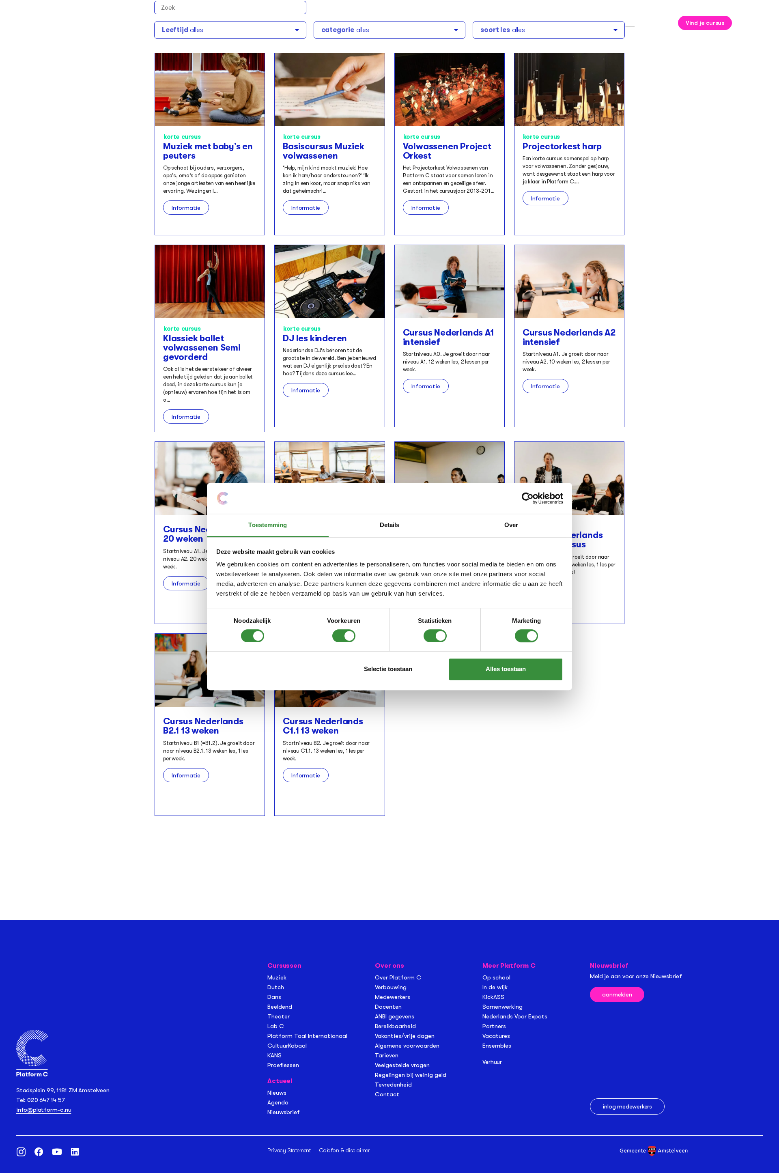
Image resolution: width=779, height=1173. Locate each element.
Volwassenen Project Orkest (447, 151)
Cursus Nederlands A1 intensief (448, 337)
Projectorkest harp (562, 146)
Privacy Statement (289, 1150)
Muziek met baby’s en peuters (208, 151)
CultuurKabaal (287, 1045)
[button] (662, 21)
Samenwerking (502, 1006)
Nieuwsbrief (283, 1112)
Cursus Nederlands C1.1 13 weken (323, 726)
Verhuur (492, 1061)
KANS (274, 1055)
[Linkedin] (75, 1152)
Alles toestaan (506, 668)
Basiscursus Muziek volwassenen (323, 151)
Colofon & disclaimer (344, 1150)
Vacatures (496, 1036)
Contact (387, 1094)
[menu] (749, 22)
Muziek (276, 977)
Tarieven (386, 1055)
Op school (496, 977)
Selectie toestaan (388, 668)
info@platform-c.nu (43, 1109)
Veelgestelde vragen (402, 1065)
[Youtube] (57, 1152)
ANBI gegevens (394, 1016)
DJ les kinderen (315, 338)
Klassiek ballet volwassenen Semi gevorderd (202, 347)
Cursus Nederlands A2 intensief (569, 337)
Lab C (275, 1026)
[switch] (343, 635)
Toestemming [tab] (267, 525)
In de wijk (495, 987)
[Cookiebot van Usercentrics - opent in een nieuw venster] (527, 498)
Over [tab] (511, 525)
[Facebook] (39, 1152)
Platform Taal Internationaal (307, 1036)
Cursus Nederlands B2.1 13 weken (203, 726)
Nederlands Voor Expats (514, 1016)
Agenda (277, 1102)
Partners (494, 1026)
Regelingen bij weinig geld (410, 1074)
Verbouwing (391, 987)
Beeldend (279, 1006)
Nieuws (276, 1092)
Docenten (388, 1006)
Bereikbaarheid (395, 1026)
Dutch (275, 987)
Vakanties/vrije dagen (405, 1036)
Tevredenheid (393, 1084)
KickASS (493, 997)
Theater (278, 1016)
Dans (274, 997)
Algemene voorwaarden (407, 1045)
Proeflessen (283, 1065)
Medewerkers (392, 997)
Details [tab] (390, 525)
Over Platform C (398, 977)
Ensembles (496, 1045)
